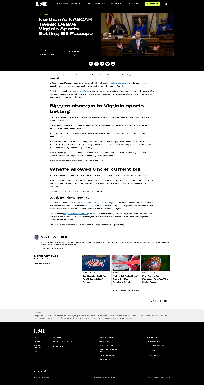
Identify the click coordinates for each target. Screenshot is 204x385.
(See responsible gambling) (126, 318)
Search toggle (166, 3)
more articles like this (46, 257)
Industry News (93, 273)
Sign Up (154, 4)
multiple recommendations (121, 83)
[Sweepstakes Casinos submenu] (109, 3)
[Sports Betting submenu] (68, 3)
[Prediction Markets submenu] (130, 3)
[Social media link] (91, 64)
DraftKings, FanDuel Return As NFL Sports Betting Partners (95, 279)
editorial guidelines (47, 248)
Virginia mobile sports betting (76, 213)
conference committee (70, 191)
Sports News (43, 14)
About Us (60, 248)
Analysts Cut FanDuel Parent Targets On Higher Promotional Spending (125, 279)
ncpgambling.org (55, 318)
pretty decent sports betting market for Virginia (95, 202)
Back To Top (158, 300)
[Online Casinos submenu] (86, 3)
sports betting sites (81, 91)
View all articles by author (126, 290)
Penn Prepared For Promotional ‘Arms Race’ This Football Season (155, 279)
